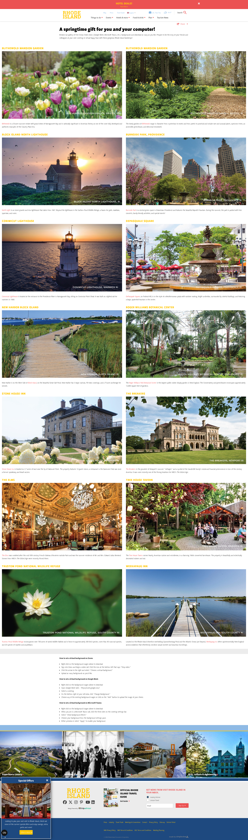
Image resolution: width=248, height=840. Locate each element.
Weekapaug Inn (211, 641)
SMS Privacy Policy (109, 830)
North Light (6, 210)
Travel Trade (119, 822)
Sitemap (162, 822)
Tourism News (162, 17)
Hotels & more (122, 17)
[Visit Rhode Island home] (68, 13)
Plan (151, 17)
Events (109, 17)
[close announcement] (199, 3)
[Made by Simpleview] (179, 837)
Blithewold (6, 123)
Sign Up (182, 805)
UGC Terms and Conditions (142, 830)
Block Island (32, 382)
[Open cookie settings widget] (4, 834)
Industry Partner (155, 797)
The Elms (5, 555)
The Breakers (131, 469)
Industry (111, 822)
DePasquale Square (133, 296)
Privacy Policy (153, 822)
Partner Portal (171, 822)
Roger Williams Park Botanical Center (142, 382)
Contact (144, 822)
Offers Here (26, 832)
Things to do (96, 17)
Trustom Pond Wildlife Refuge (13, 641)
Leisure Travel (154, 800)
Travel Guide (121, 13)
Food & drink (138, 17)
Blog (104, 13)
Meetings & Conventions (132, 822)
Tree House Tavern (136, 555)
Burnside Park (131, 210)
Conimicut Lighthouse (10, 296)
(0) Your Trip (156, 13)
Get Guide (124, 801)
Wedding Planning (158, 830)
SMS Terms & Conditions (125, 830)
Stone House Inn (8, 469)
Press (111, 13)
